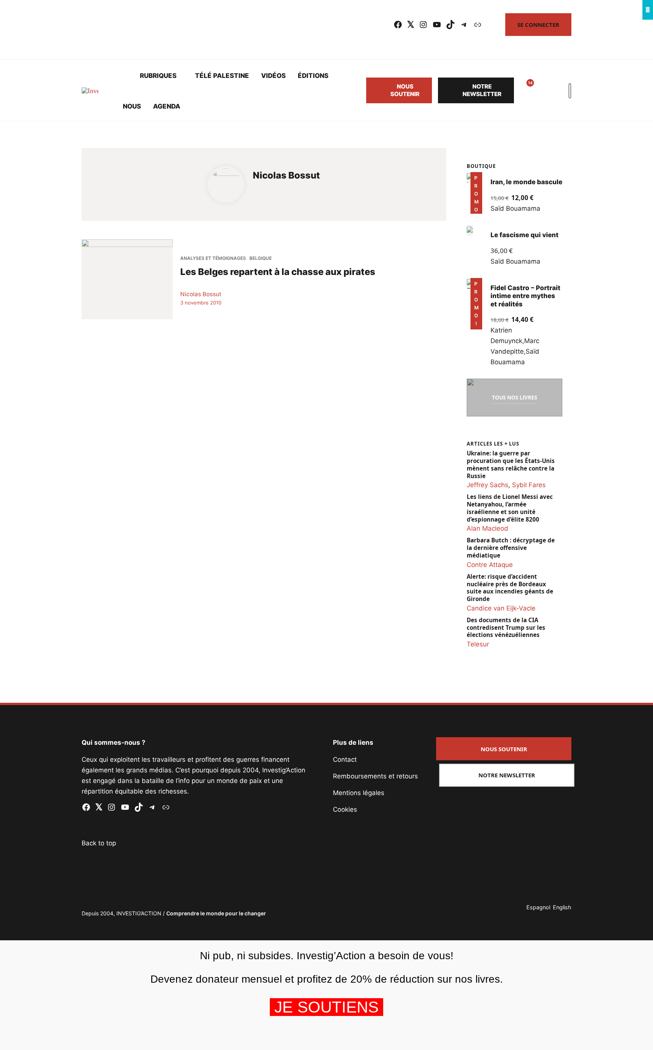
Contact (345, 759)
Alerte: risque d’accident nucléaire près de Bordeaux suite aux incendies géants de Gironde (510, 588)
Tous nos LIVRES (514, 397)
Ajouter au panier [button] (475, 203)
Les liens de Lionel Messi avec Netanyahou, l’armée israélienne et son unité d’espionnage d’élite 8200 (510, 508)
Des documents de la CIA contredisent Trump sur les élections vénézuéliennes (506, 628)
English (562, 907)
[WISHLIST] (524, 90)
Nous (132, 106)
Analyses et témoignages (213, 258)
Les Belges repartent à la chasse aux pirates (277, 271)
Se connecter (538, 24)
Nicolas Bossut (200, 293)
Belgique (260, 258)
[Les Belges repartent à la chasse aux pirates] (127, 279)
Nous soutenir (404, 90)
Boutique (481, 166)
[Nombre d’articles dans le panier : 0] (542, 90)
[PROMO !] (470, 283)
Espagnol (538, 907)
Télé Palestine (222, 75)
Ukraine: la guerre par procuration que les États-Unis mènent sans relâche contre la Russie (511, 464)
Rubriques (158, 75)
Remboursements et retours (375, 776)
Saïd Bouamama (515, 208)
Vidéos (273, 75)
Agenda (166, 106)
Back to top (99, 843)
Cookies (345, 809)
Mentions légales (358, 793)
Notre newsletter (482, 90)
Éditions (313, 75)
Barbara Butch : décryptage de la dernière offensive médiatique (511, 548)
